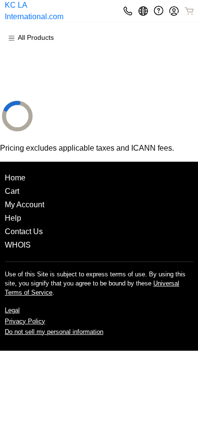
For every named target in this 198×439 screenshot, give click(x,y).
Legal (12, 310)
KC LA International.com (34, 11)
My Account (24, 205)
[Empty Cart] (190, 11)
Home (15, 178)
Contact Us (24, 231)
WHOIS (18, 245)
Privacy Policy (25, 321)
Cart (12, 191)
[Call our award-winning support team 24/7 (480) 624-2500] (158, 11)
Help (13, 218)
